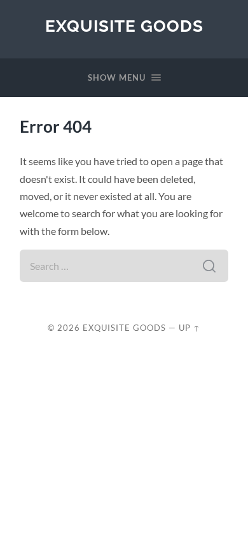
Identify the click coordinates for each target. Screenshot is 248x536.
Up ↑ (189, 328)
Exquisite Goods (124, 26)
